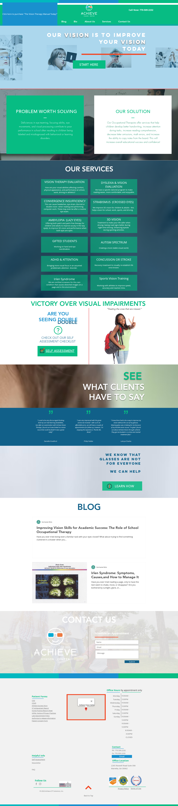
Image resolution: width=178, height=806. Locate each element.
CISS (33, 700)
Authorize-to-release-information (44, 718)
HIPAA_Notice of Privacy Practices (44, 713)
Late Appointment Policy (41, 716)
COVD (34, 703)
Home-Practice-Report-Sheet (42, 711)
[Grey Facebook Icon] (36, 783)
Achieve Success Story (40, 706)
